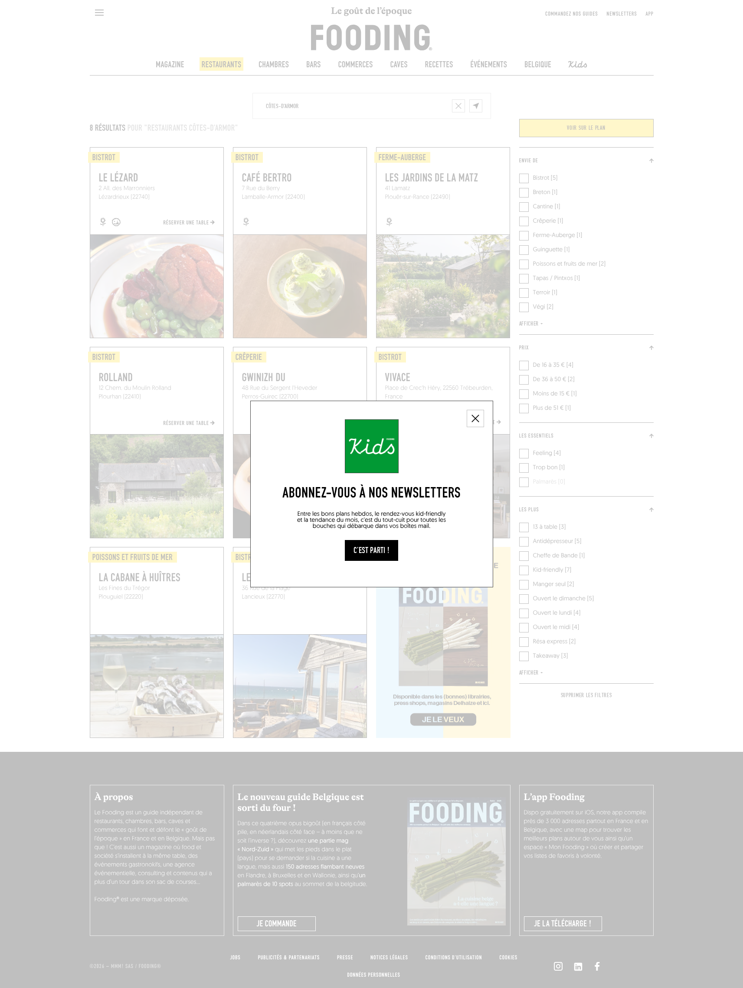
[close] (475, 418)
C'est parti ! (371, 550)
